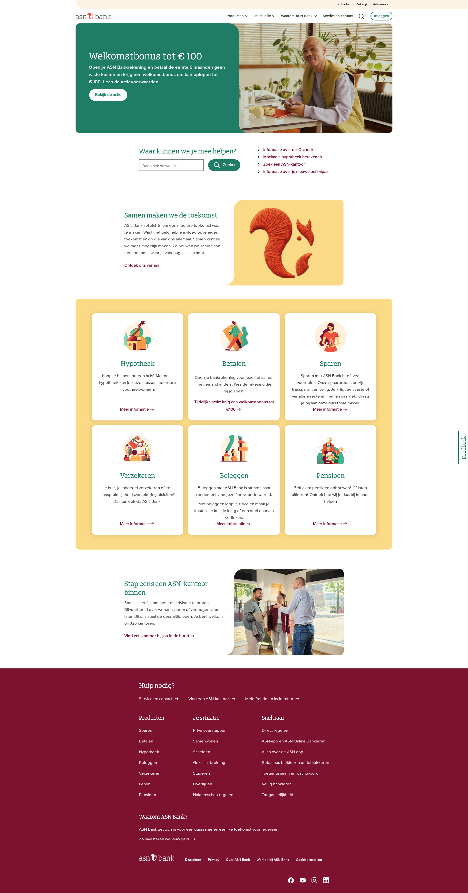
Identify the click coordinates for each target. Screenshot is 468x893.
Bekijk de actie (108, 95)
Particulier (343, 4)
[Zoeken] (362, 16)
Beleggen (148, 762)
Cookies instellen (309, 860)
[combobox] (171, 165)
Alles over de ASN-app (282, 751)
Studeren (201, 773)
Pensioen (147, 794)
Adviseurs (380, 4)
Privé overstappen (209, 730)
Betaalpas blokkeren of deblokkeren (295, 762)
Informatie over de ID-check (288, 150)
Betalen (146, 741)
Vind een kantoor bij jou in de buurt (156, 636)
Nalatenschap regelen (213, 794)
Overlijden (202, 783)
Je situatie (262, 16)
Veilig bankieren (277, 783)
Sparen (145, 730)
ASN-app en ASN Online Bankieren (293, 741)
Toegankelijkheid (277, 794)
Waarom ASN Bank (296, 16)
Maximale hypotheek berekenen (292, 157)
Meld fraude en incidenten (269, 698)
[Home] (93, 16)
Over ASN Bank (238, 860)
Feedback (463, 447)
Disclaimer (193, 860)
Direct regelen (275, 730)
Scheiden (201, 751)
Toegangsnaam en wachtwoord (290, 773)
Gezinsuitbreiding (209, 762)
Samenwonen (205, 741)
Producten (235, 16)
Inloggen (381, 16)
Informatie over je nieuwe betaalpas (295, 172)
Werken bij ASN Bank (273, 860)
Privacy (213, 860)
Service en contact (338, 16)
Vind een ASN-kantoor (209, 698)
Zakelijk (362, 4)
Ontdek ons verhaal (142, 266)
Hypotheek (149, 751)
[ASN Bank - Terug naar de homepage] (156, 858)
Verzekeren (149, 773)
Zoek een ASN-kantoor (284, 164)
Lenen (144, 783)
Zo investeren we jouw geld (164, 838)
